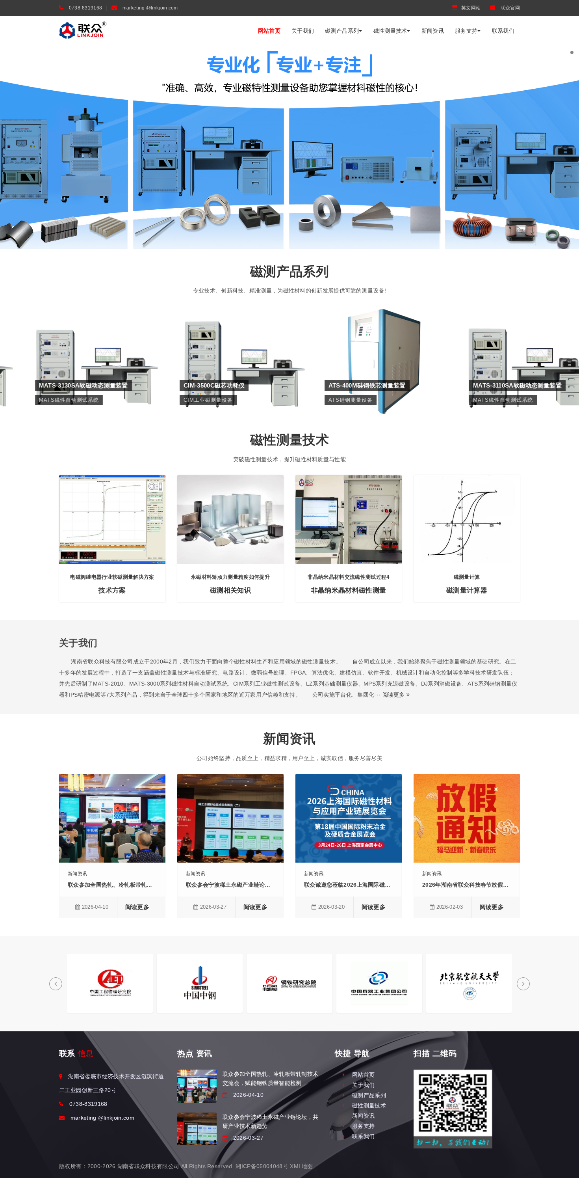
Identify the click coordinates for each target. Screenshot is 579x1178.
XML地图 (301, 1166)
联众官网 (509, 8)
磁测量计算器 (466, 590)
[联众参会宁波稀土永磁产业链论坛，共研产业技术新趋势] (197, 1129)
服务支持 (466, 31)
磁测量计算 (467, 577)
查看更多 (72, 367)
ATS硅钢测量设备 (362, 351)
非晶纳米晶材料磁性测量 (348, 590)
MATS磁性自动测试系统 (72, 351)
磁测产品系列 (342, 31)
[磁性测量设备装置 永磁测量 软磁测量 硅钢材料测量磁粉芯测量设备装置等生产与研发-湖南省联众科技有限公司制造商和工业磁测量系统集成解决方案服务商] (83, 30)
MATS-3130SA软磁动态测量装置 (72, 339)
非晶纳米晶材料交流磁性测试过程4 (348, 577)
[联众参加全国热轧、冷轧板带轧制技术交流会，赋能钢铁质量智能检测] (197, 1086)
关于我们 (302, 31)
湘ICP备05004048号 (262, 1166)
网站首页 (269, 31)
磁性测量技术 (390, 31)
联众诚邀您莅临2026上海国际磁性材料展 (355, 885)
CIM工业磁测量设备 (217, 351)
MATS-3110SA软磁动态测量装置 (506, 339)
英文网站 (471, 8)
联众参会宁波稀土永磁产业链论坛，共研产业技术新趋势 (256, 885)
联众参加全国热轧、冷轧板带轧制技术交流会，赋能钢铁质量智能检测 (155, 885)
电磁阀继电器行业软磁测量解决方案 (112, 577)
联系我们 (503, 31)
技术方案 (112, 590)
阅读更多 (394, 695)
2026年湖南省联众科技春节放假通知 (468, 885)
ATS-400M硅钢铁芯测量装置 (362, 339)
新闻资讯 (432, 31)
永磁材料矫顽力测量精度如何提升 (230, 577)
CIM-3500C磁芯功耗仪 (217, 339)
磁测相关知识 (230, 590)
